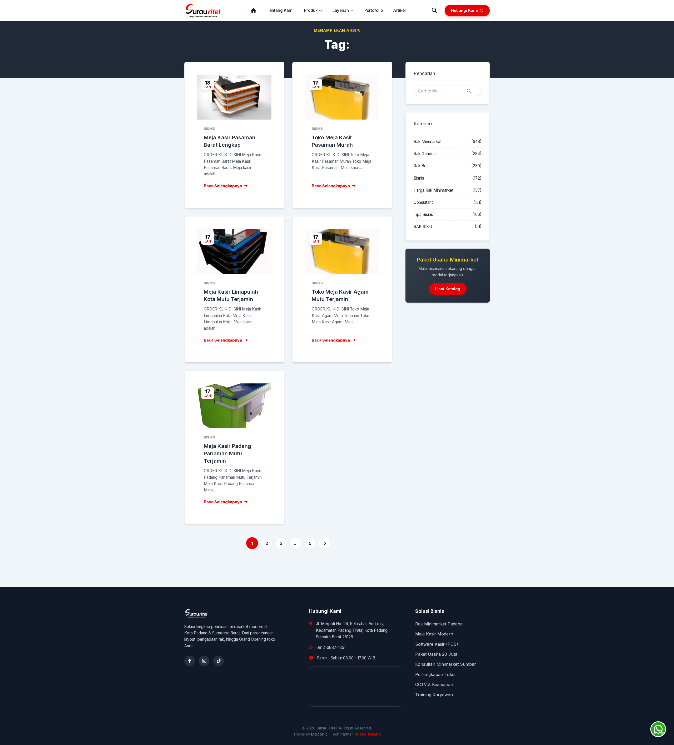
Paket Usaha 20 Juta (436, 654)
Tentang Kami (280, 10)
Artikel (399, 10)
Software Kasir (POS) (436, 644)
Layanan (341, 10)
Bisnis (419, 178)
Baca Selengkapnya (223, 186)
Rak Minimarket (428, 141)
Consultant (423, 202)
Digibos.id (319, 734)
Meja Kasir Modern (434, 634)
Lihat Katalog (447, 289)
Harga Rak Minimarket (433, 190)
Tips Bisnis (423, 214)
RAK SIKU (423, 226)
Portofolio (373, 10)
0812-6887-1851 (330, 647)
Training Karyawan (434, 694)
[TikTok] (218, 661)
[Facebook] (189, 661)
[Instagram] (204, 661)
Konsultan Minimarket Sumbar (445, 664)
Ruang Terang (368, 734)
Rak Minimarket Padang (439, 623)
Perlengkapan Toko (435, 674)
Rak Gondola (425, 153)
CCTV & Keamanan (434, 684)
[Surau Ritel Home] (203, 10)
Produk (311, 10)
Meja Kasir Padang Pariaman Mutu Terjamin (227, 453)
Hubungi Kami (464, 10)
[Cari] (434, 10)
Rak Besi (421, 165)
